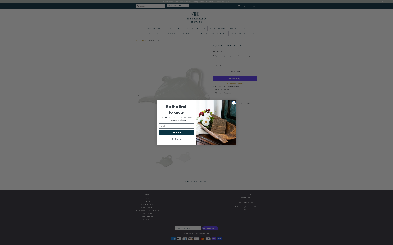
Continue (176, 132)
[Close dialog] (234, 102)
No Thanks (176, 139)
